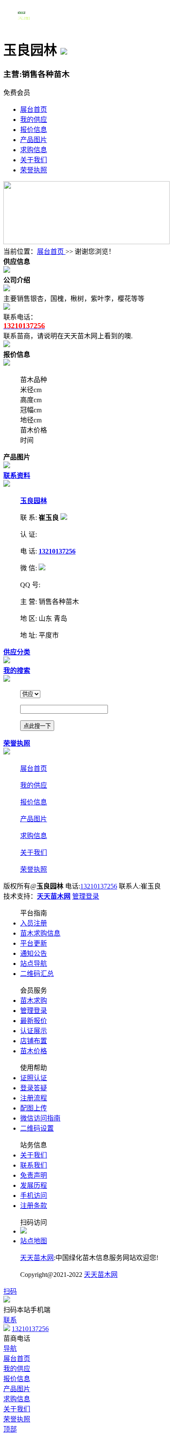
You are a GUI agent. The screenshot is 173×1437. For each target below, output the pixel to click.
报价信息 (33, 129)
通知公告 (33, 953)
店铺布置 (33, 1040)
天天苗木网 (37, 1257)
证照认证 (33, 1077)
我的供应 (33, 119)
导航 (10, 1348)
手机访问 (33, 1195)
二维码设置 (37, 1128)
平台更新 (33, 943)
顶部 (10, 1429)
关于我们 (33, 159)
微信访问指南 (40, 1118)
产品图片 (33, 139)
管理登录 (85, 896)
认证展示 (33, 1030)
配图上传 (33, 1108)
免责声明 (33, 1175)
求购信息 (33, 149)
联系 (10, 1320)
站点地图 (33, 1241)
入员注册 (33, 923)
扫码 (10, 1291)
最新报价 (33, 1020)
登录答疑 (33, 1088)
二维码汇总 (37, 973)
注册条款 (33, 1205)
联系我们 (33, 1165)
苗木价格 (33, 1051)
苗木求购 (33, 1000)
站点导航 (33, 963)
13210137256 (98, 886)
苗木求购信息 (40, 933)
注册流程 (33, 1098)
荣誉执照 (33, 170)
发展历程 (33, 1185)
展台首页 (33, 109)
